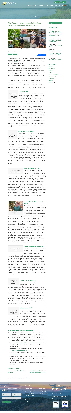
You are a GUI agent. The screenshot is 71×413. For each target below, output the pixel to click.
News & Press (35, 17)
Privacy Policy (41, 411)
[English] (64, 5)
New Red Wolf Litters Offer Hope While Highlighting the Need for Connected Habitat (55, 40)
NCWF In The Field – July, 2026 (55, 59)
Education (18, 378)
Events (50, 70)
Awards (13, 378)
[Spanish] (66, 5)
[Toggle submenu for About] (37, 5)
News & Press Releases (25, 378)
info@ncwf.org (31, 395)
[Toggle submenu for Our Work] (32, 5)
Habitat (50, 72)
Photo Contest (52, 78)
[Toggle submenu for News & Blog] (45, 5)
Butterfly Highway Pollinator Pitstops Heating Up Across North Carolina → (38, 371)
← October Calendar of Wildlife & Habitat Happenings (16, 371)
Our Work (51, 76)
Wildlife (50, 82)
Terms (45, 411)
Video (50, 80)
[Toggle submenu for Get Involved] (53, 5)
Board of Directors (17, 354)
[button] (63, 5)
